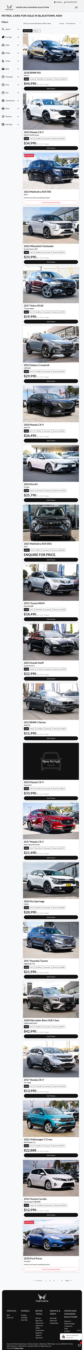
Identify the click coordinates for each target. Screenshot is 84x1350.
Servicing (53, 1318)
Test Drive (39, 1338)
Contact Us (68, 1326)
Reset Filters (28, 31)
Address (59, 2)
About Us (67, 1321)
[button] (76, 7)
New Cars (39, 1321)
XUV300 (24, 1317)
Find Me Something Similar (51, 202)
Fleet (66, 1328)
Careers (67, 1331)
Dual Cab (10, 1317)
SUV (8, 1315)
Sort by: (62, 23)
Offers (38, 1328)
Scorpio (23, 1315)
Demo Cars (39, 1323)
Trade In (38, 1335)
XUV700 (24, 1320)
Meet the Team (69, 1324)
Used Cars (39, 1325)
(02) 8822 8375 (71, 2)
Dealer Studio (19, 1348)
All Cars (38, 1318)
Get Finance (51, 89)
